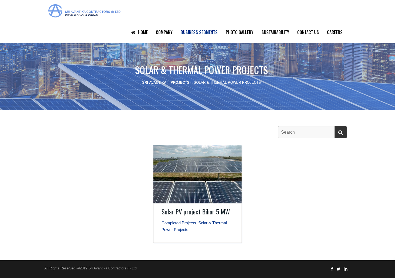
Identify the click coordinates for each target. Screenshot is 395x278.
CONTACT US (308, 32)
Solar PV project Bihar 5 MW (195, 211)
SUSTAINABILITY (275, 32)
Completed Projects (178, 223)
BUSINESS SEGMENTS (199, 32)
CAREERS (335, 32)
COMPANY (164, 32)
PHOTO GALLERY (239, 32)
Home (143, 32)
